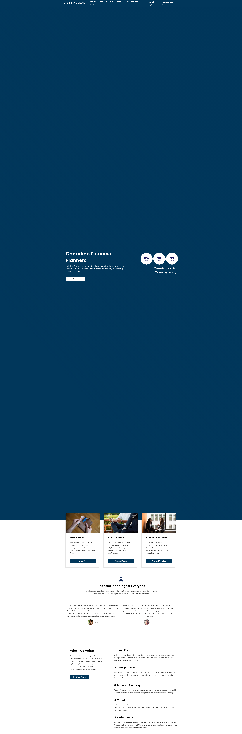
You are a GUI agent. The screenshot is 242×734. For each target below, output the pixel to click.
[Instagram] (151, 5)
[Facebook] (153, 2)
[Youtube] (150, 2)
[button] (168, 3)
